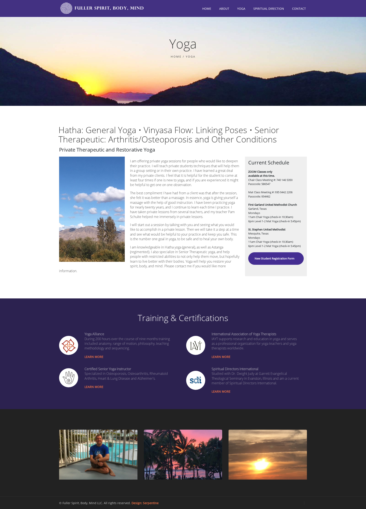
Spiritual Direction (268, 9)
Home (206, 9)
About (224, 9)
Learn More (94, 357)
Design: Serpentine (145, 503)
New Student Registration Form (274, 258)
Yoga (241, 9)
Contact (299, 9)
